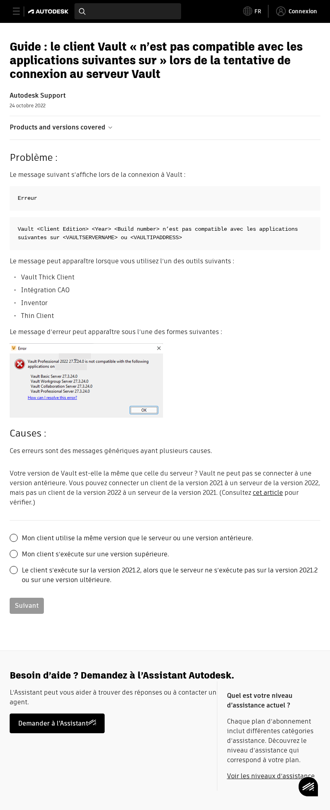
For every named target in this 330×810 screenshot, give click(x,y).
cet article (268, 492)
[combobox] (127, 11)
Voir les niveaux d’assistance (271, 776)
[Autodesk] (49, 11)
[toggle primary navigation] (21, 11)
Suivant (27, 605)
